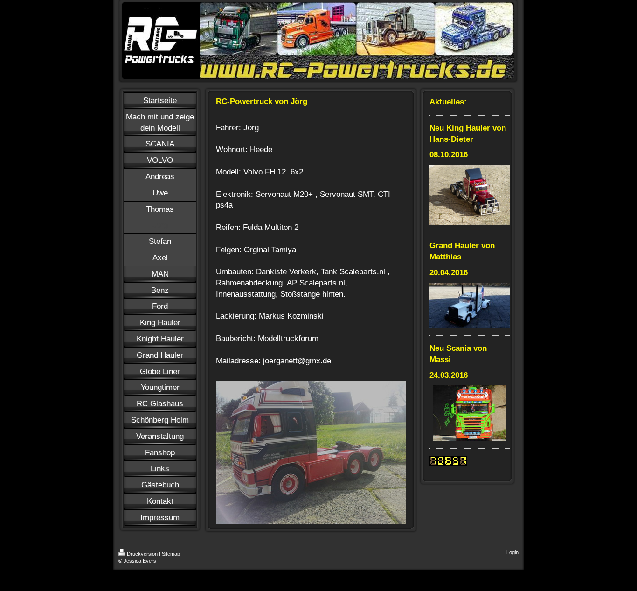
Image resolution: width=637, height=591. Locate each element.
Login (512, 552)
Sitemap (171, 553)
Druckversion (142, 553)
